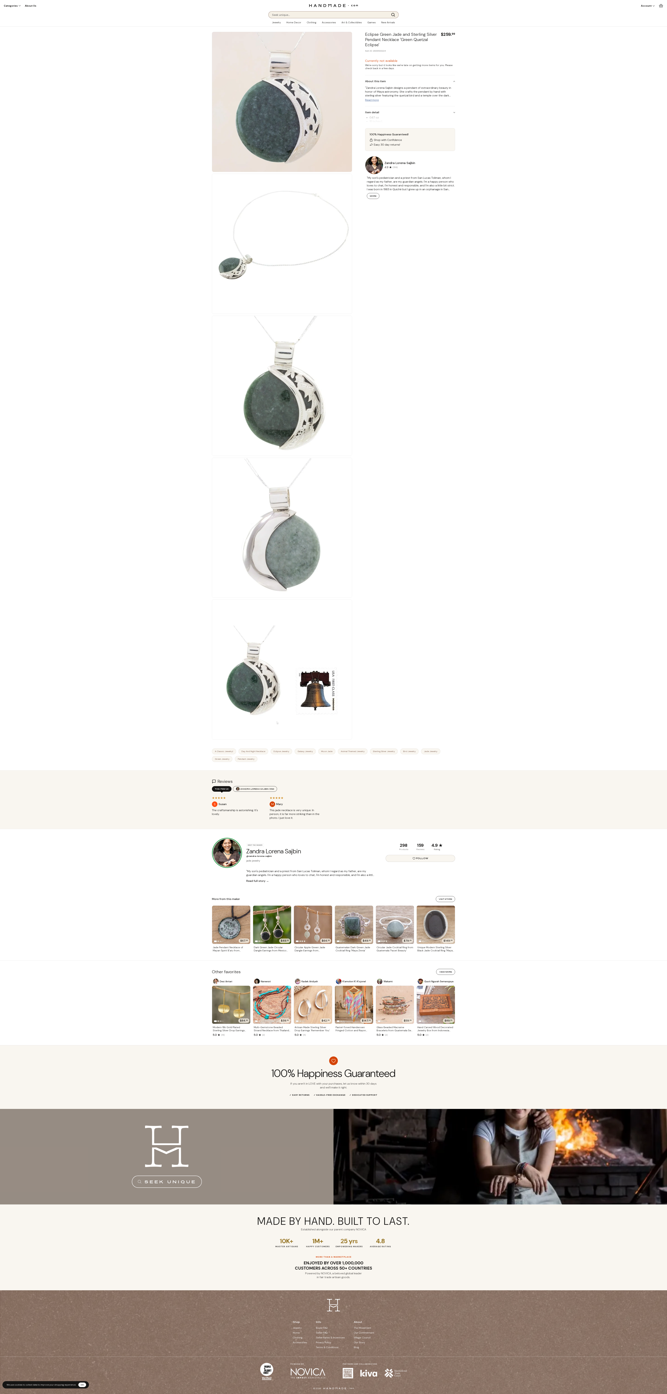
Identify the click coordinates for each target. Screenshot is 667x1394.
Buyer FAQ (322, 1327)
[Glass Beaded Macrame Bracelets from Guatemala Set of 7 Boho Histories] (395, 1005)
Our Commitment (364, 1332)
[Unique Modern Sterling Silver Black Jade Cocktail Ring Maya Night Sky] (436, 925)
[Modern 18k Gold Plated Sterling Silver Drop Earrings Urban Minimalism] (231, 1005)
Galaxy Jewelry (305, 751)
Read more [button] (372, 100)
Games (371, 22)
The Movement (362, 1327)
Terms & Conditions (327, 1347)
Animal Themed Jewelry (353, 751)
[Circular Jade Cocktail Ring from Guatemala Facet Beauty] (395, 925)
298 (403, 845)
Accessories (329, 22)
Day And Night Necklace (253, 751)
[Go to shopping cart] (661, 6)
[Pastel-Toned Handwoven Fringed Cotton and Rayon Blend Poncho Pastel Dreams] (354, 1005)
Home (296, 1332)
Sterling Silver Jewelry (384, 751)
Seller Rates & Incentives (330, 1337)
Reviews (420, 849)
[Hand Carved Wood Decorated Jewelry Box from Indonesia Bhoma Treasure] (436, 1005)
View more (445, 972)
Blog (356, 1347)
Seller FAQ (322, 1332)
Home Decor (293, 22)
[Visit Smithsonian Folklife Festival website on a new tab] (348, 1373)
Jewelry (276, 22)
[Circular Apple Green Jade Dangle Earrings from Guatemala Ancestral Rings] (313, 925)
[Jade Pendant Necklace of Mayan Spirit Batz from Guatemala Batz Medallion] (231, 925)
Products (403, 849)
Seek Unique (170, 1181)
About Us (30, 5)
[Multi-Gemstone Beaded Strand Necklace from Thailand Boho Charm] (272, 1005)
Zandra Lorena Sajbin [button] (400, 163)
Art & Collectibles (351, 22)
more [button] (373, 196)
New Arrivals (388, 22)
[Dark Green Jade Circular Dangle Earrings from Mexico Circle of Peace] (272, 925)
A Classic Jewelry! (224, 751)
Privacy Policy (323, 1342)
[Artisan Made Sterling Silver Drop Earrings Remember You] (313, 1005)
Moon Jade (326, 751)
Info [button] (318, 1322)
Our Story (359, 1342)
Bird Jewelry (409, 751)
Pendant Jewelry (246, 759)
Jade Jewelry (430, 751)
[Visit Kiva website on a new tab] (368, 1373)
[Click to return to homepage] (333, 5)
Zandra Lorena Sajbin (257, 789)
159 (420, 845)
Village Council (362, 1337)
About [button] (358, 1322)
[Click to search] (394, 14)
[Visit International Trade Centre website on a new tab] (395, 1373)
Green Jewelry (222, 759)
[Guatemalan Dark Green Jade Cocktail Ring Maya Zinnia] (354, 925)
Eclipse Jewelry (281, 751)
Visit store (445, 899)
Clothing (311, 22)
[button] (12, 5)
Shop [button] (296, 1322)
